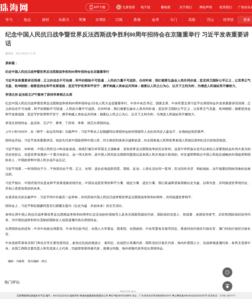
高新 (191, 20)
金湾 (155, 20)
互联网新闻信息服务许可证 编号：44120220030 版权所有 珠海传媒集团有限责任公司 (62, 295)
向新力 (64, 20)
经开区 (228, 20)
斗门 (173, 20)
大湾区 (100, 20)
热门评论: (12, 282)
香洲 (137, 20)
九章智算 (128, 7)
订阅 (118, 20)
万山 (210, 20)
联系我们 (226, 7)
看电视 (165, 7)
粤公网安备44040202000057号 (190, 295)
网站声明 (205, 7)
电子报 (145, 7)
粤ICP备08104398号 (120, 295)
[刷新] (227, 272)
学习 (9, 20)
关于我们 (185, 7)
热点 (27, 20)
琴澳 (82, 20)
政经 (45, 20)
